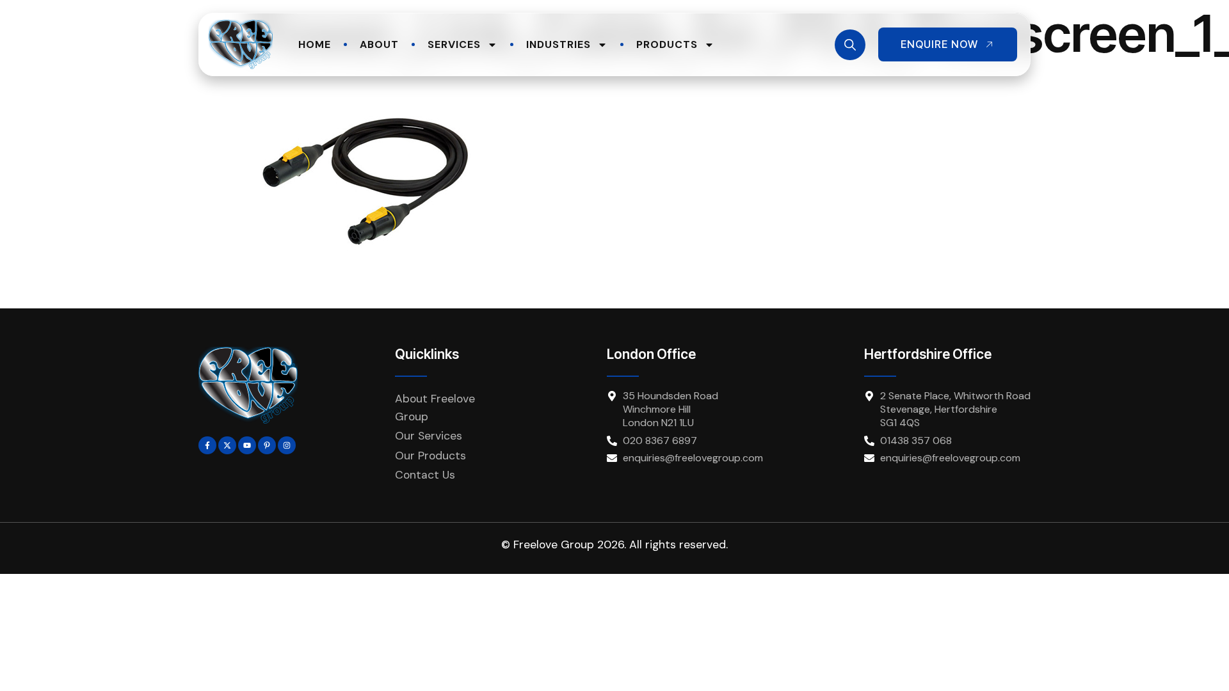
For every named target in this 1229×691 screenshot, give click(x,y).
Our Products (430, 456)
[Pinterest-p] (267, 445)
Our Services (428, 436)
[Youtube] (247, 445)
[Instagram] (287, 445)
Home (314, 44)
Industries (558, 44)
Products (667, 44)
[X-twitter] (227, 445)
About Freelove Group (435, 408)
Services (454, 44)
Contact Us (425, 475)
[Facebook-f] (207, 445)
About (379, 44)
